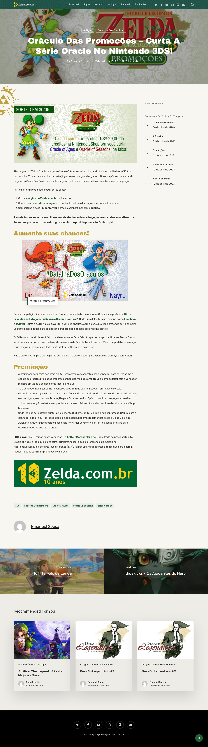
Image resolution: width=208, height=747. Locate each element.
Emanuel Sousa (79, 61)
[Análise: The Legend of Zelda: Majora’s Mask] (42, 656)
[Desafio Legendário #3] (104, 656)
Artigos (87, 30)
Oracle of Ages (61, 506)
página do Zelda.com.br (42, 198)
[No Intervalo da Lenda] (52, 571)
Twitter (20, 324)
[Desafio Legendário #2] (165, 656)
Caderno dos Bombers (111, 30)
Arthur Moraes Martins (81, 437)
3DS (17, 506)
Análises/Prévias (27, 664)
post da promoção (44, 203)
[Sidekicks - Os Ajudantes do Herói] (156, 571)
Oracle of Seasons (83, 506)
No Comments (130, 61)
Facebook (130, 319)
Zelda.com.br (104, 506)
